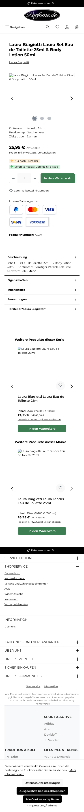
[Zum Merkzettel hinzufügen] (60, 385)
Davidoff (50, 734)
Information (16, 620)
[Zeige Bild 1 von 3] (35, 118)
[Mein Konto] (67, 27)
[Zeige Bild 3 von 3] (49, 118)
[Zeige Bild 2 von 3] (42, 118)
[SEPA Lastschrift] (16, 222)
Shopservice (16, 566)
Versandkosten (65, 694)
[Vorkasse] (38, 222)
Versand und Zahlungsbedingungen (26, 583)
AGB (7, 588)
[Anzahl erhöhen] (35, 178)
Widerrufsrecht (13, 593)
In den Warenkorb (57, 178)
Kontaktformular (14, 578)
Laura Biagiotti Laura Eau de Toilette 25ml (41, 399)
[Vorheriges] (12, 98)
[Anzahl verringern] (13, 178)
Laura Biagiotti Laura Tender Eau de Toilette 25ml (41, 501)
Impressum (11, 599)
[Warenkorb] (77, 27)
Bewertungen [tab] (17, 299)
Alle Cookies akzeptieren (42, 799)
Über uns (9, 626)
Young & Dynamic (57, 756)
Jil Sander (51, 740)
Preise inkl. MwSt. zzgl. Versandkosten (32, 152)
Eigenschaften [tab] (17, 280)
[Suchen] (48, 27)
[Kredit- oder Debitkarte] (41, 210)
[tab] (42, 264)
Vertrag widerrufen (16, 604)
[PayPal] (16, 210)
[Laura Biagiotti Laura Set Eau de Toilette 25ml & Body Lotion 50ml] (42, 98)
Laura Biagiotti (19, 62)
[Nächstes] (71, 98)
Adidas (49, 723)
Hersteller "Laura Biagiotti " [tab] (26, 309)
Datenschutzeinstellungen (42, 783)
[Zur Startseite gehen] (42, 15)
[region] (42, 98)
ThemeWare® (42, 704)
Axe (47, 729)
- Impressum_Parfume (42, 805)
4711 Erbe (11, 756)
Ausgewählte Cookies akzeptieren (42, 791)
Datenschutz (12, 573)
